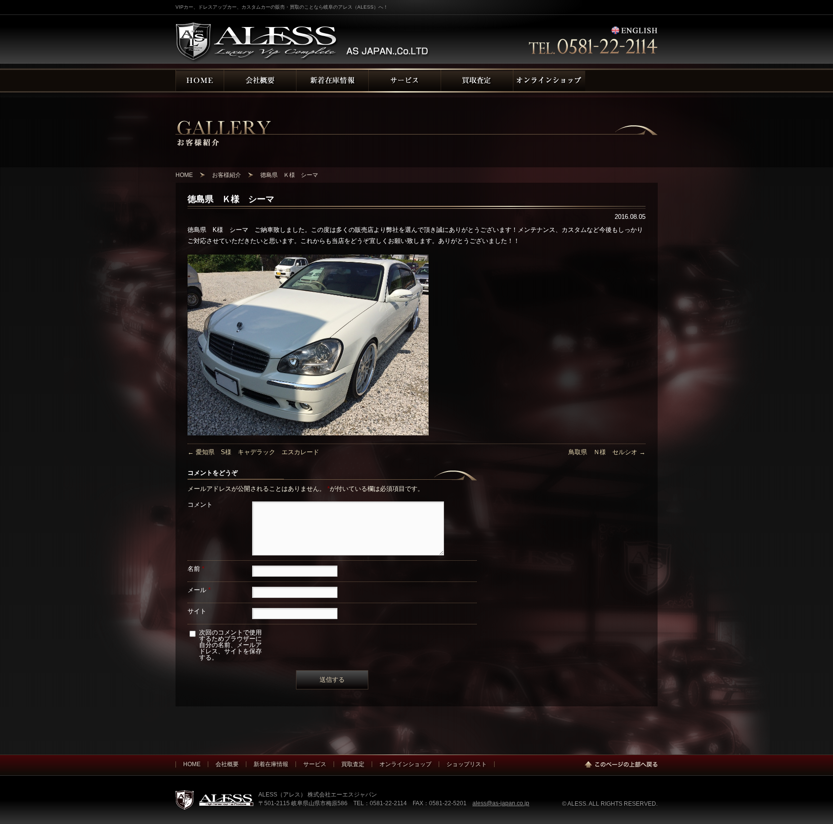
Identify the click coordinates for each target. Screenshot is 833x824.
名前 (196, 569)
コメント (200, 504)
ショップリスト (466, 764)
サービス (314, 764)
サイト (197, 611)
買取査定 (352, 764)
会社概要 (227, 764)
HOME (192, 764)
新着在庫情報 (271, 764)
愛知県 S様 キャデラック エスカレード (253, 452)
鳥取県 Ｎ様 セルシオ (606, 452)
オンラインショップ (405, 764)
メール (199, 590)
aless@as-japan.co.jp (500, 803)
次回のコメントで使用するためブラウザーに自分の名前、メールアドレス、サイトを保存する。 (230, 645)
